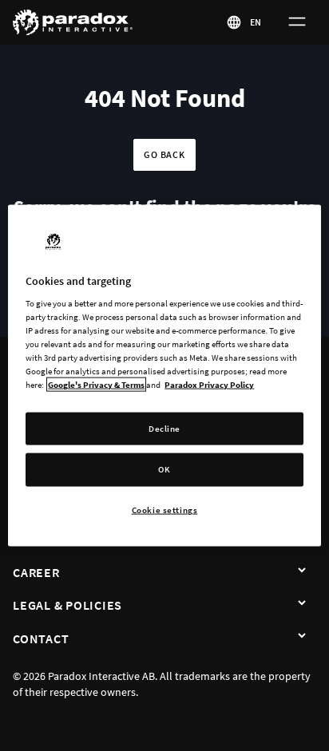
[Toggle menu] (297, 22)
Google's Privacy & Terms (96, 384)
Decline (164, 427)
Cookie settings (165, 510)
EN (256, 22)
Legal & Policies (67, 605)
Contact (41, 638)
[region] (164, 375)
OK (164, 469)
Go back (164, 154)
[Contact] (301, 637)
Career (36, 572)
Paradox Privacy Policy (209, 384)
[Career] (301, 570)
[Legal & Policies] (301, 603)
